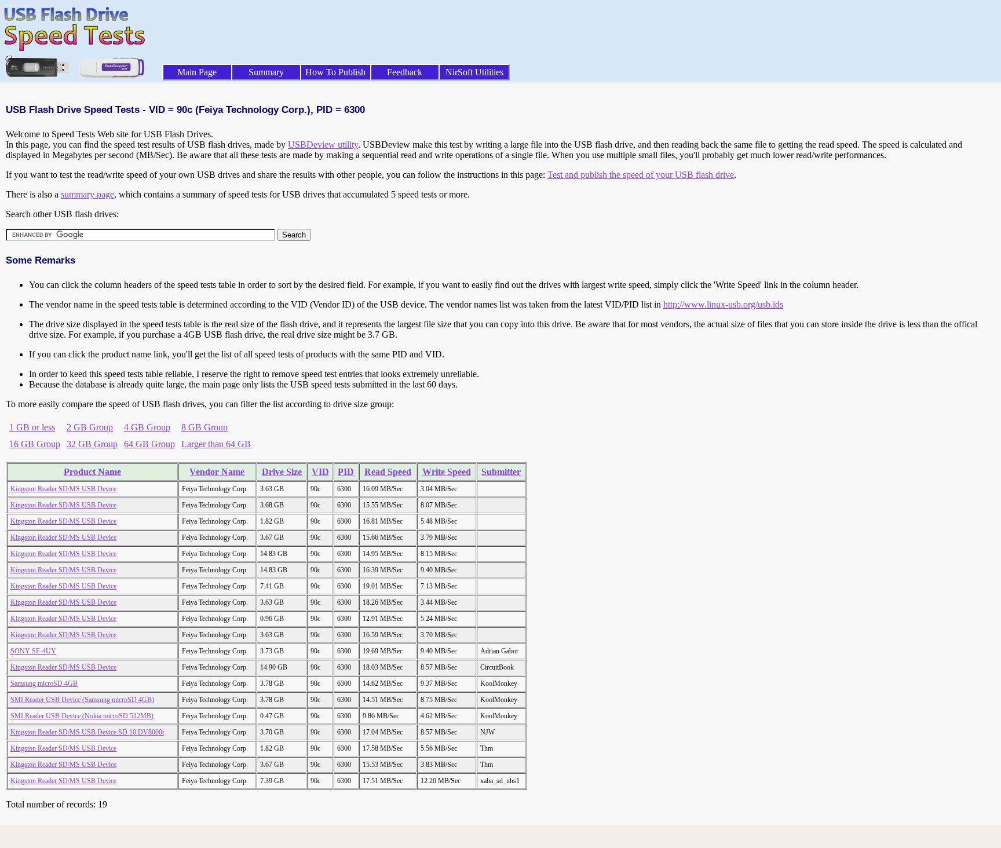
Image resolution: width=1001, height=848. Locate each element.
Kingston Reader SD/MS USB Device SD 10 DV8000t (87, 732)
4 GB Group (147, 427)
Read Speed (387, 472)
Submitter (501, 472)
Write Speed (446, 472)
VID (320, 472)
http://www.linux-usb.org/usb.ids (723, 304)
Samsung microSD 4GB (44, 683)
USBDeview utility (323, 144)
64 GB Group (149, 444)
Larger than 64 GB (216, 444)
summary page (87, 194)
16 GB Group (34, 444)
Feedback (404, 72)
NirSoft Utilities (474, 72)
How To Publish (335, 72)
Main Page (197, 72)
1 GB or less (32, 427)
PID (346, 472)
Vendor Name (216, 472)
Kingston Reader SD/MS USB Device (63, 489)
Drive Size (282, 472)
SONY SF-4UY (33, 651)
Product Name (92, 472)
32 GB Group (92, 444)
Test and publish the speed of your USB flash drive (640, 175)
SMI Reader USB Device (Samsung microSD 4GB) (82, 700)
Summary (266, 72)
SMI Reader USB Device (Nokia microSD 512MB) (82, 716)
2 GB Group (90, 427)
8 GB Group (204, 427)
